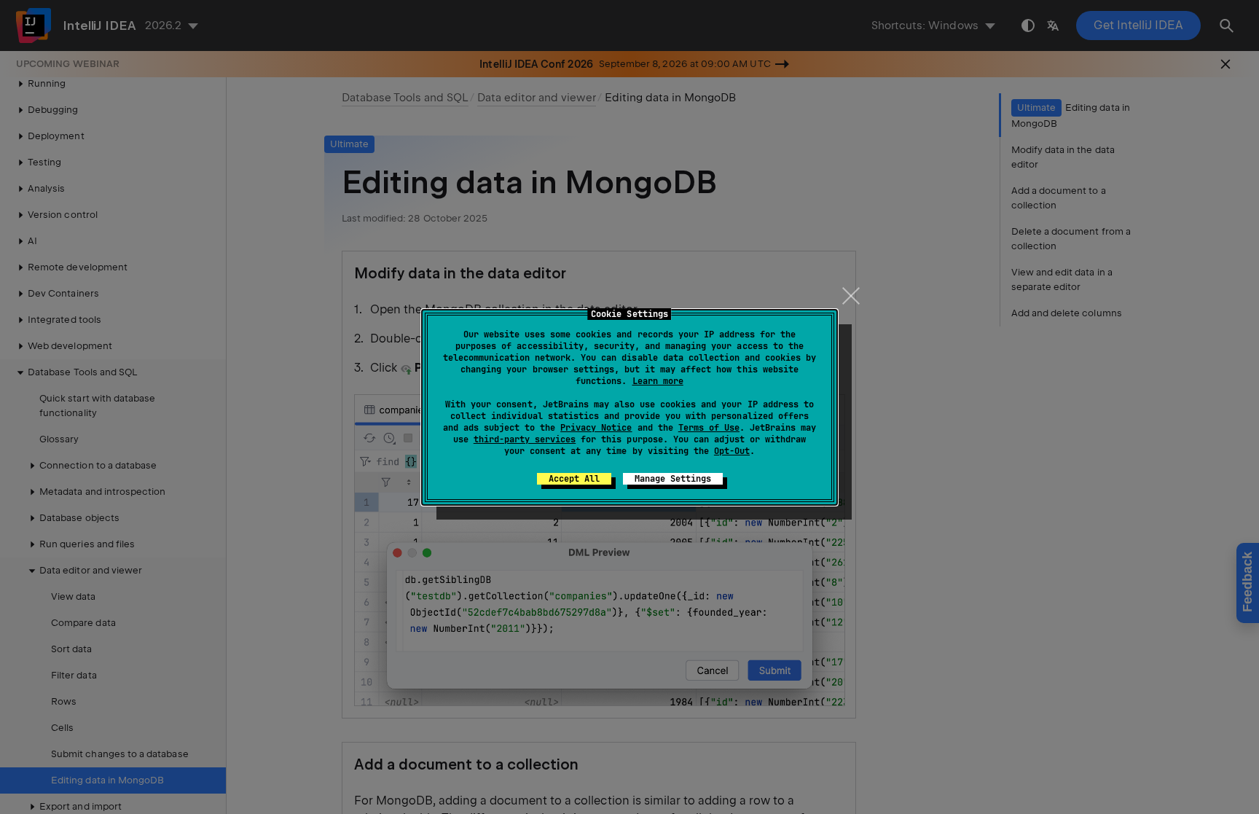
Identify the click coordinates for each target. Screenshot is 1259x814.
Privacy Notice (596, 428)
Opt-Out (732, 451)
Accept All (574, 479)
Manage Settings (673, 479)
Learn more (657, 381)
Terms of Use (709, 428)
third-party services (525, 439)
